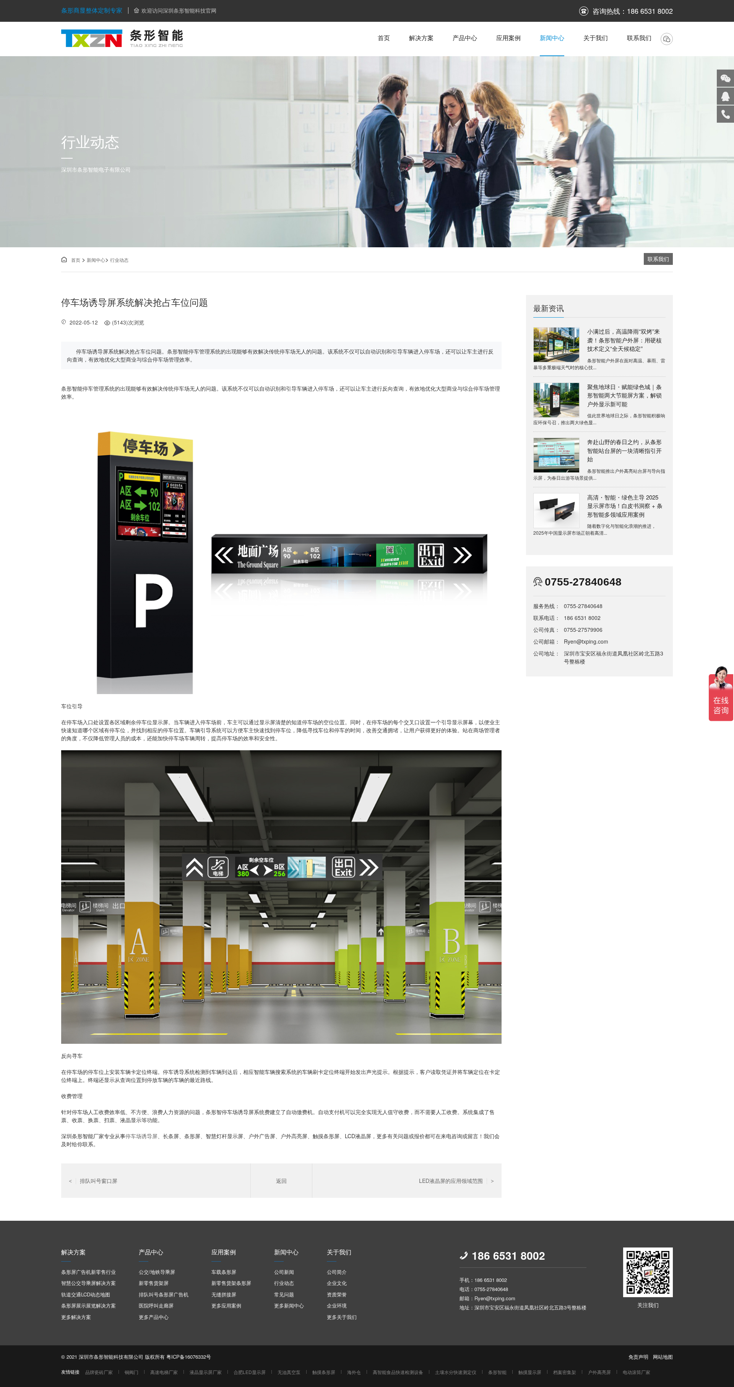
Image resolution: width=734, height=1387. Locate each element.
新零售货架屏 (154, 1282)
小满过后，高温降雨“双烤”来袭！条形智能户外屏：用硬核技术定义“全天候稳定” (624, 339)
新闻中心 (552, 37)
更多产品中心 (154, 1316)
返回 (281, 1180)
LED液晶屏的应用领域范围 (456, 1180)
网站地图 (663, 1356)
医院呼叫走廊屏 (156, 1305)
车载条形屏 (223, 1271)
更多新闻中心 (289, 1305)
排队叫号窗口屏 (93, 1180)
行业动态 (119, 259)
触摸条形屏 (323, 1372)
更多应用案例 (226, 1305)
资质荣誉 (337, 1294)
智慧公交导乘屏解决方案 (88, 1282)
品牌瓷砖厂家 (99, 1372)
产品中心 (465, 37)
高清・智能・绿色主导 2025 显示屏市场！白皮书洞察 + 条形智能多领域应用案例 (625, 505)
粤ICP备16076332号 (188, 1356)
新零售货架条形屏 (231, 1282)
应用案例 (508, 37)
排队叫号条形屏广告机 (163, 1294)
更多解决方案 (76, 1316)
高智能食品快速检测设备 (398, 1372)
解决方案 (421, 37)
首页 (384, 37)
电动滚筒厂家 (636, 1372)
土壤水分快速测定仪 (455, 1372)
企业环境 (337, 1305)
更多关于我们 (342, 1316)
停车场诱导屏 (141, 1136)
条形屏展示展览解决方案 (88, 1305)
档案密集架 (564, 1372)
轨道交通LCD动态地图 (85, 1294)
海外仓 (354, 1372)
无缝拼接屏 (223, 1294)
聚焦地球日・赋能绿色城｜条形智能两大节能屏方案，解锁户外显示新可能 (624, 395)
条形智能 (497, 1372)
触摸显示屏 (529, 1372)
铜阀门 (131, 1372)
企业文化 (337, 1282)
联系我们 (639, 37)
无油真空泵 (289, 1372)
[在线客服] (725, 96)
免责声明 (638, 1356)
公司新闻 (284, 1271)
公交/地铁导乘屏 (157, 1271)
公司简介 (337, 1271)
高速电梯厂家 (164, 1372)
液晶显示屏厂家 (206, 1372)
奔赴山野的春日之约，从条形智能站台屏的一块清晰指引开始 (624, 450)
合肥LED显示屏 (250, 1372)
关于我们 (595, 37)
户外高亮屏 (599, 1372)
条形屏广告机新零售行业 (88, 1271)
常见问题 (284, 1294)
